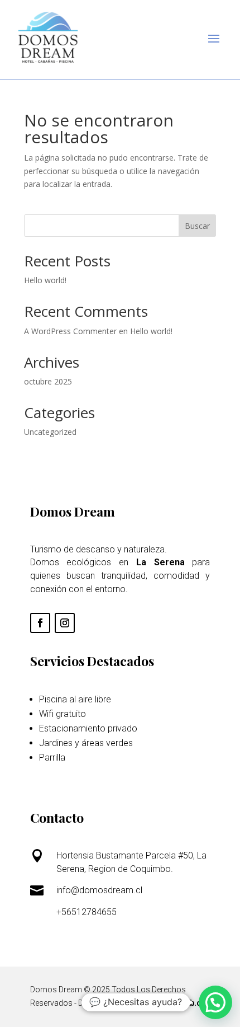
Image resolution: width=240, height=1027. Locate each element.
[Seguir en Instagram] (65, 623)
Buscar (197, 226)
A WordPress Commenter (70, 331)
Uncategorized (50, 431)
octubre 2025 (48, 381)
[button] (215, 1002)
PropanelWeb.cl (174, 1002)
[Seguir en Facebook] (40, 623)
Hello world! (45, 280)
